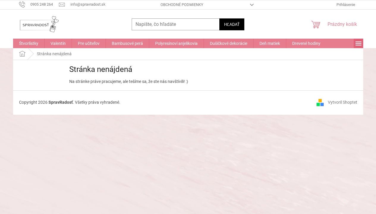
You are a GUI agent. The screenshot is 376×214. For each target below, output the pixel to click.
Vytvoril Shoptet (342, 102)
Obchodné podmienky (182, 4)
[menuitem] (28, 43)
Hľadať (232, 24)
